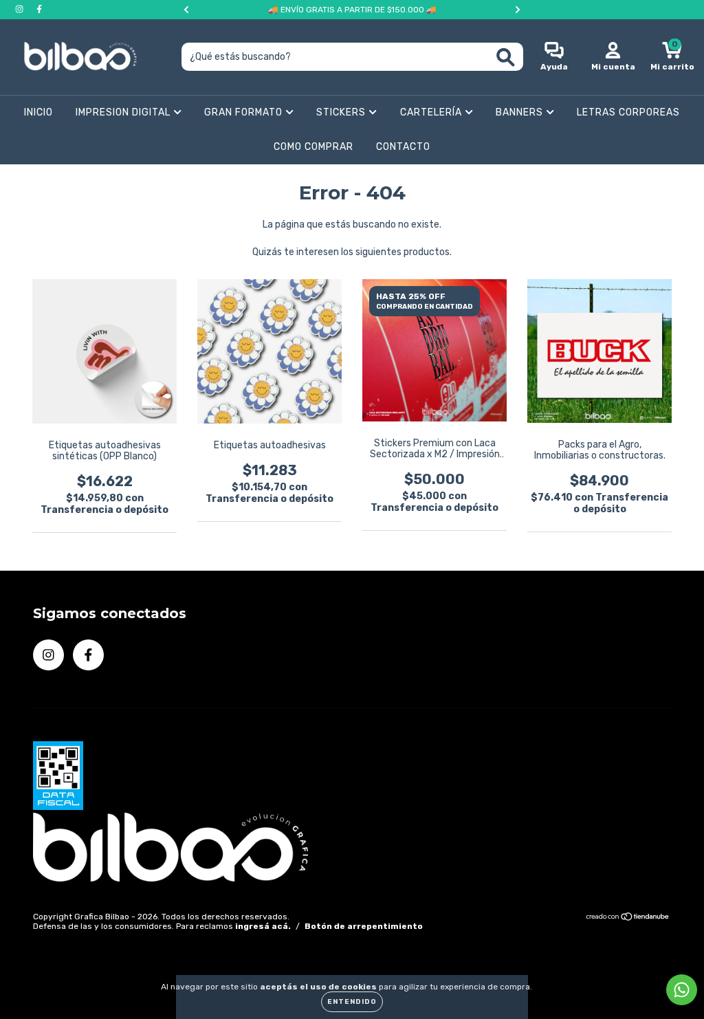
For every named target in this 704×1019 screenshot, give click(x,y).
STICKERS (342, 112)
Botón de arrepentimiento (364, 926)
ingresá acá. (263, 926)
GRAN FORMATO (244, 112)
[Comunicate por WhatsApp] (681, 989)
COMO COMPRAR (313, 147)
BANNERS (521, 112)
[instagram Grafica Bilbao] (20, 9)
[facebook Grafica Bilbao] (39, 9)
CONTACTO (403, 147)
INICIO (38, 112)
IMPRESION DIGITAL (124, 112)
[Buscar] (506, 57)
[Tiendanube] (628, 918)
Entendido (352, 1002)
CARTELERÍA (432, 112)
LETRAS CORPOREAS (628, 112)
